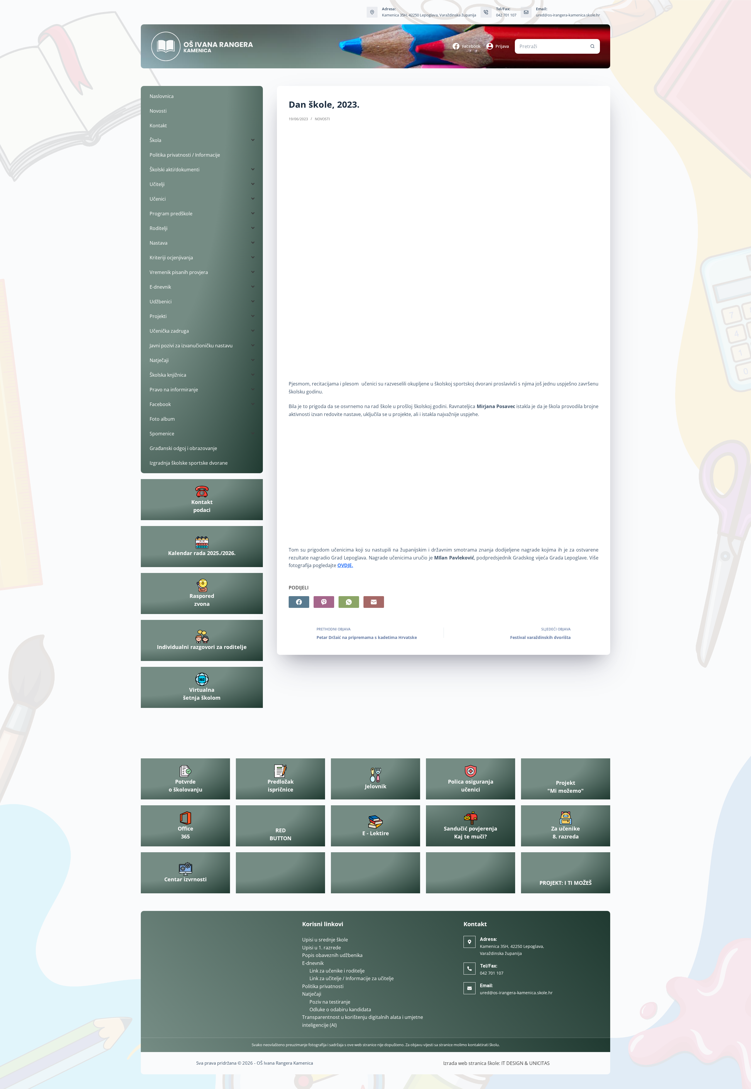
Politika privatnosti (323, 986)
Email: (486, 985)
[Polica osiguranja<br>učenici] (470, 771)
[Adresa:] (470, 942)
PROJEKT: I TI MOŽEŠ (565, 882)
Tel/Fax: (488, 966)
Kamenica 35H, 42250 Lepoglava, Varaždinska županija (429, 15)
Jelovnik (375, 786)
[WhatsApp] (349, 602)
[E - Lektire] (375, 822)
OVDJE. (345, 565)
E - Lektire (375, 833)
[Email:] (470, 988)
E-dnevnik (313, 963)
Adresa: (488, 939)
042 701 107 (506, 15)
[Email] (373, 602)
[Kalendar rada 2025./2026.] (202, 542)
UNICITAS (539, 1063)
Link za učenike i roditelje (337, 971)
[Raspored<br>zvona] (202, 585)
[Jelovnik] (375, 775)
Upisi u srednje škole (325, 939)
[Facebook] (299, 602)
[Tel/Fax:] (470, 969)
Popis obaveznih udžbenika (332, 955)
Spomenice (162, 433)
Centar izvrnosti (185, 879)
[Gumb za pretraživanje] (592, 46)
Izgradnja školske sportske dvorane (189, 463)
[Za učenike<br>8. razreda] (565, 818)
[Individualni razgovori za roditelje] (202, 636)
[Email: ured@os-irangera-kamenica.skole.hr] (526, 12)
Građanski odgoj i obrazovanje (183, 448)
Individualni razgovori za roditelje (202, 646)
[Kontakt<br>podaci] (202, 491)
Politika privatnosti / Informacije (185, 155)
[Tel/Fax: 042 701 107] (486, 12)
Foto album (162, 419)
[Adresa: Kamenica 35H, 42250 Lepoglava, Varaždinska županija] (372, 12)
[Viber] (324, 602)
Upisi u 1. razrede (321, 947)
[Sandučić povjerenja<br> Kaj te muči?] (470, 818)
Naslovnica (162, 96)
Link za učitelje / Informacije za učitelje (351, 978)
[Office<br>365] (185, 818)
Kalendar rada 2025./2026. (202, 553)
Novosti (322, 118)
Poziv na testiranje (329, 1002)
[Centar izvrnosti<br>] (185, 868)
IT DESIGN (512, 1063)
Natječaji (311, 994)
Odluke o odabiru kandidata (340, 1009)
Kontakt (158, 125)
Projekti (158, 316)
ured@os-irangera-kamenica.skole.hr (568, 15)
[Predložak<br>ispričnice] (280, 771)
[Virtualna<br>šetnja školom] (202, 679)
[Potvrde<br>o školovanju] (185, 771)
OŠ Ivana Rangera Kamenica (285, 1063)
